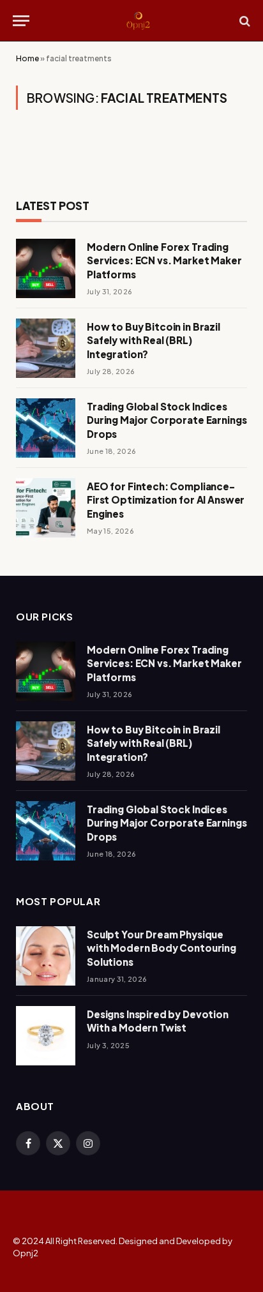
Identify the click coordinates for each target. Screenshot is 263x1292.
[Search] (243, 20)
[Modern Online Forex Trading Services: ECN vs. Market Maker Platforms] (45, 268)
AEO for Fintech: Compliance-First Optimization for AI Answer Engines (165, 500)
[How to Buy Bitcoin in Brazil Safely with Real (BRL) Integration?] (45, 348)
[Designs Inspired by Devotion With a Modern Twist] (45, 1035)
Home (27, 58)
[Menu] (21, 20)
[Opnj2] (138, 20)
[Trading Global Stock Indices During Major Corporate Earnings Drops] (45, 428)
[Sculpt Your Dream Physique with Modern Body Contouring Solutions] (45, 956)
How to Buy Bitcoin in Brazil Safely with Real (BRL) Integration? (153, 340)
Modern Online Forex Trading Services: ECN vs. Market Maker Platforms (164, 260)
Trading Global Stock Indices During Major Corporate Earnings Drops (166, 420)
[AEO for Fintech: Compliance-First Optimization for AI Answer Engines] (45, 507)
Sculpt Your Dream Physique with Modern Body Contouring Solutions (161, 948)
